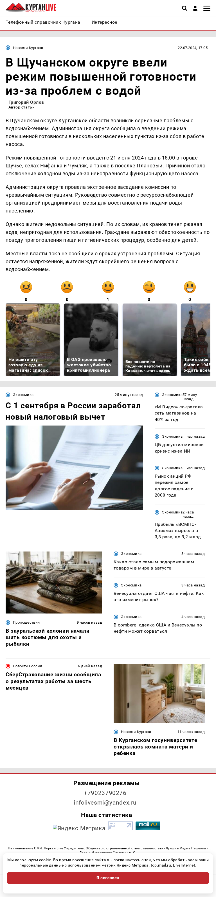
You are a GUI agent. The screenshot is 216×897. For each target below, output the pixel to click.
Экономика (23, 395)
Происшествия (26, 622)
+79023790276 (105, 793)
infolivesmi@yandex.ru (105, 802)
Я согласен (108, 877)
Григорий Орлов (26, 102)
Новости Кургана (28, 48)
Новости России (27, 666)
